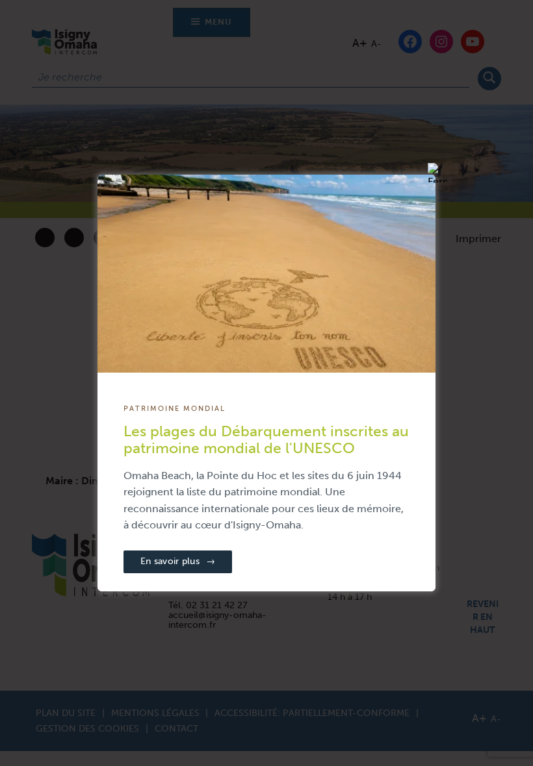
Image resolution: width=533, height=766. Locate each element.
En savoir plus (177, 561)
